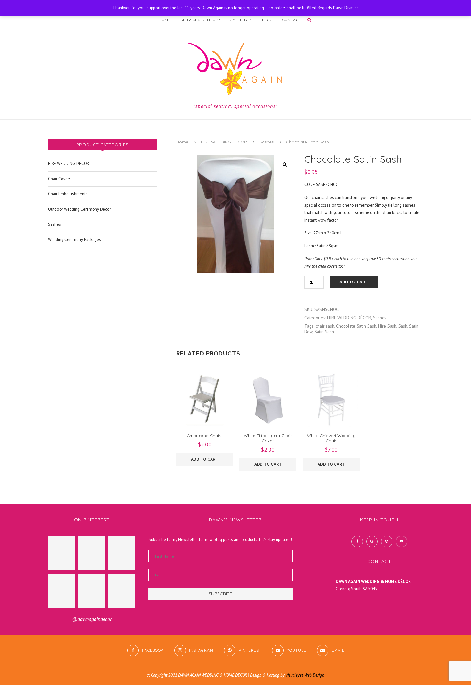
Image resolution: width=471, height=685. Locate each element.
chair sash (325, 326)
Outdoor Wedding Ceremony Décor (79, 209)
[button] (285, 164)
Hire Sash (387, 326)
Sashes (267, 141)
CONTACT (291, 19)
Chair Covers (59, 179)
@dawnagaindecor (92, 619)
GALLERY (239, 19)
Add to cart (353, 282)
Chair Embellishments (67, 194)
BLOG (267, 19)
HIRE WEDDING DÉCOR (224, 141)
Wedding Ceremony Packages (74, 239)
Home (182, 141)
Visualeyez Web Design (304, 675)
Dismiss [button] (351, 8)
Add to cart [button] (204, 459)
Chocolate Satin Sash (356, 326)
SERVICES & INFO (198, 19)
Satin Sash (324, 332)
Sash (402, 326)
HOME (165, 19)
